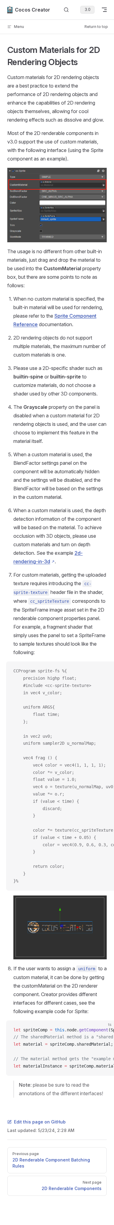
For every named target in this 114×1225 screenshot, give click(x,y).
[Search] (66, 10)
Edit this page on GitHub (40, 1121)
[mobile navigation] (104, 9)
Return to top (96, 26)
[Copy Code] (104, 671)
